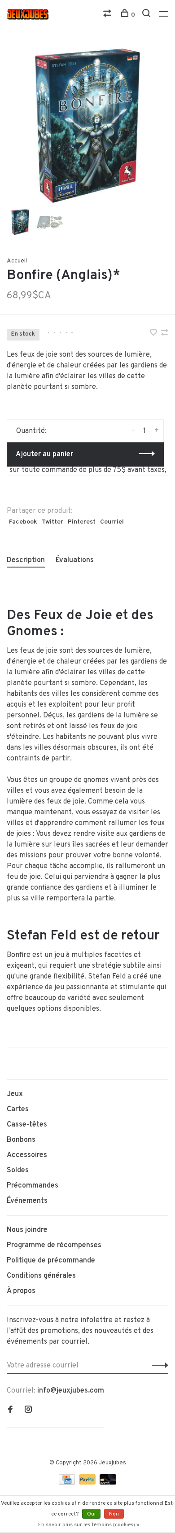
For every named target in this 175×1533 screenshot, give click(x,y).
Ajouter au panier (44, 454)
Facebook (23, 522)
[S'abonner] (157, 1366)
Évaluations (75, 560)
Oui (91, 1514)
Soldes (18, 1170)
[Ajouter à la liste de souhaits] (154, 333)
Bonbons (21, 1140)
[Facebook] (10, 1410)
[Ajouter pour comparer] (164, 333)
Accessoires (27, 1155)
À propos (21, 1291)
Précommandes (32, 1185)
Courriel (112, 522)
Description (26, 560)
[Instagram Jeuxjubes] (28, 1410)
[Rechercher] (147, 15)
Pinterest (82, 522)
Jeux (15, 1094)
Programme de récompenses (54, 1245)
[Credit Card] (68, 1482)
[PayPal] (88, 1482)
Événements (27, 1201)
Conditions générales (41, 1275)
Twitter (52, 522)
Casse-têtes (27, 1124)
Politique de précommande (51, 1260)
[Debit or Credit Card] (108, 1482)
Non (114, 1514)
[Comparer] (108, 15)
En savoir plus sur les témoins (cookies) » (88, 1525)
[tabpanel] (87, 125)
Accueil (17, 261)
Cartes (18, 1109)
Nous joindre (27, 1230)
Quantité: (31, 431)
